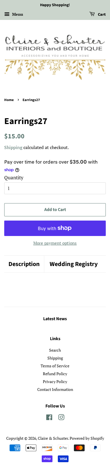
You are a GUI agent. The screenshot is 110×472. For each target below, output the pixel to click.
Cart (101, 14)
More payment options (55, 243)
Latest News (55, 319)
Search (55, 350)
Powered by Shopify (87, 438)
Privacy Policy (55, 381)
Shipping (13, 147)
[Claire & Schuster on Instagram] (61, 418)
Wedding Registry (74, 264)
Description (24, 264)
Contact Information (55, 389)
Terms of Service (55, 365)
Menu (17, 14)
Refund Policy (55, 373)
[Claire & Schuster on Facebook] (49, 418)
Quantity (13, 177)
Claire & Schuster (53, 438)
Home (9, 99)
